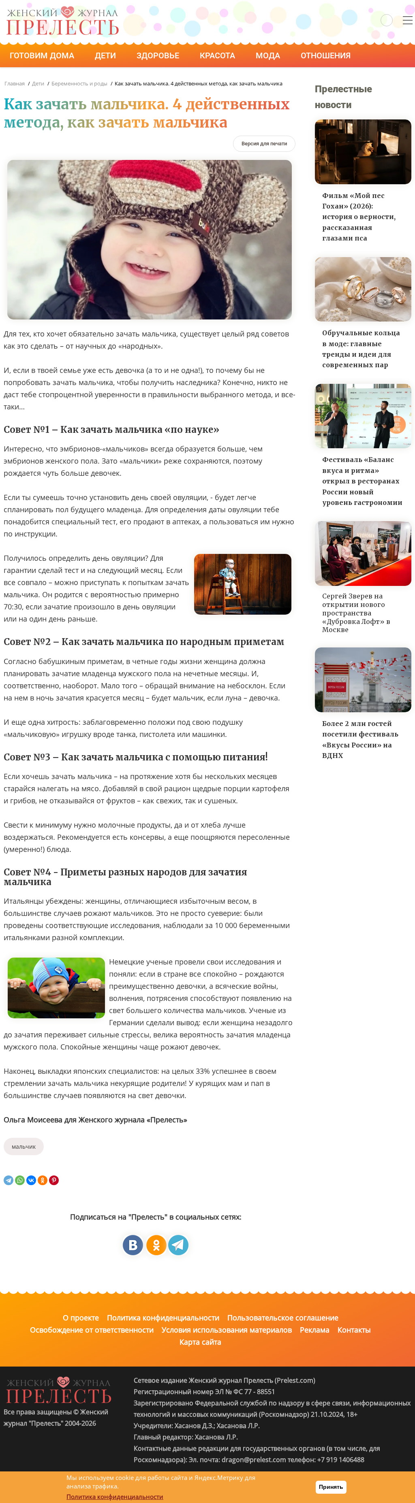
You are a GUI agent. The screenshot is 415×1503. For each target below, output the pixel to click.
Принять (331, 1487)
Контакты (354, 1330)
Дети (106, 55)
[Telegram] (8, 1180)
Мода (269, 55)
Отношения (327, 55)
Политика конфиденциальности (163, 1317)
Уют (98, 78)
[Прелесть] (62, 9)
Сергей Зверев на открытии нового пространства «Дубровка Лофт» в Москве (356, 613)
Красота (218, 55)
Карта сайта (200, 1342)
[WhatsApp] (20, 1180)
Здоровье (159, 55)
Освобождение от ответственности (92, 1330)
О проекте (81, 1317)
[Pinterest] (54, 1180)
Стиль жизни (40, 78)
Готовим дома (43, 55)
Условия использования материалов (227, 1330)
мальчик (24, 1146)
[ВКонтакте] (31, 1180)
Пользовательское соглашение (282, 1317)
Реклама (314, 1330)
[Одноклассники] (42, 1180)
